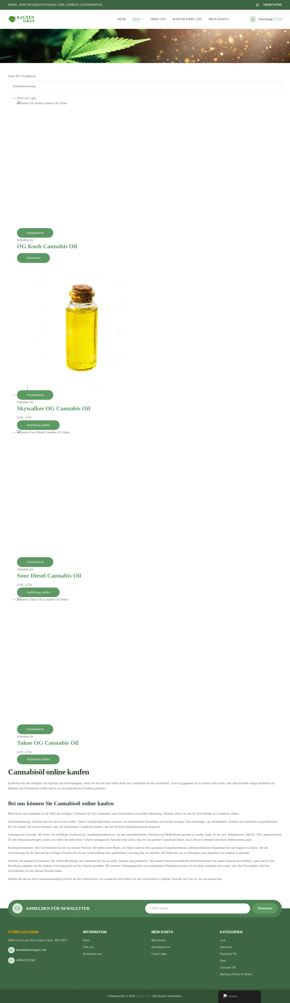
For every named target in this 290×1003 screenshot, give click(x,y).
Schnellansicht (35, 232)
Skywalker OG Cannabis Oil (53, 408)
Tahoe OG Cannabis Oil (48, 742)
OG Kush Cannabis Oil (47, 246)
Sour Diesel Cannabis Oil (49, 575)
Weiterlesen (33, 258)
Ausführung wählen (38, 425)
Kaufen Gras (143, 996)
